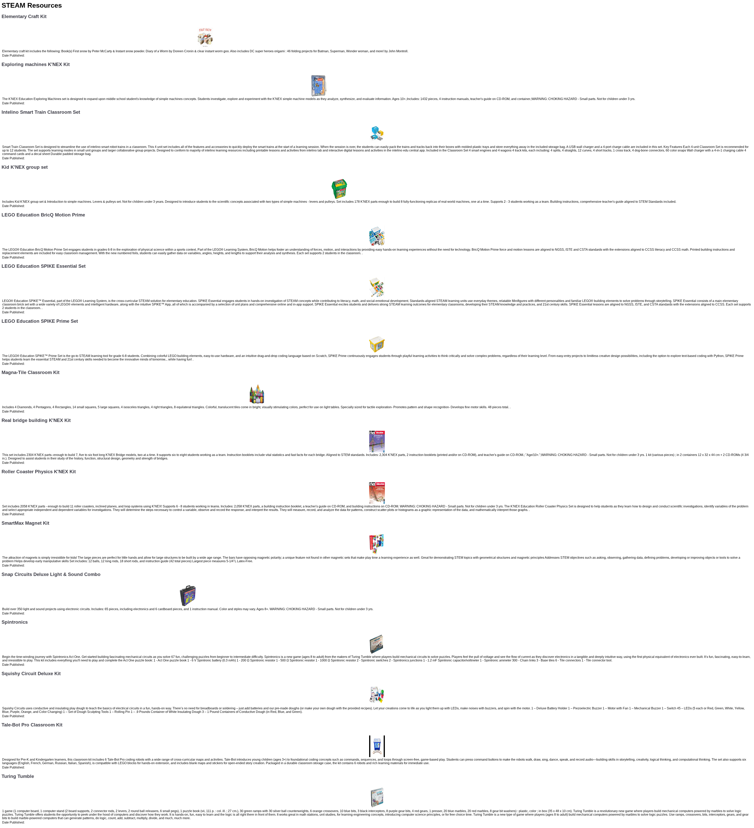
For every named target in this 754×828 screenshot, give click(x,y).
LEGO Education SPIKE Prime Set (40, 321)
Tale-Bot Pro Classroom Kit (32, 724)
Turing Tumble (18, 776)
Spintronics (15, 622)
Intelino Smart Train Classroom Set (41, 112)
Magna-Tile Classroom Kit (30, 372)
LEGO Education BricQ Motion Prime (43, 214)
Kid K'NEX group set (25, 167)
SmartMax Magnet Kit (25, 523)
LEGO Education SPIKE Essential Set (44, 266)
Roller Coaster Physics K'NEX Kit (39, 471)
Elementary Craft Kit (24, 16)
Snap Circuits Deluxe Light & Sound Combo (51, 574)
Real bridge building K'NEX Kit (36, 420)
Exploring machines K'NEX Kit (36, 64)
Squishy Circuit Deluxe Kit (31, 673)
